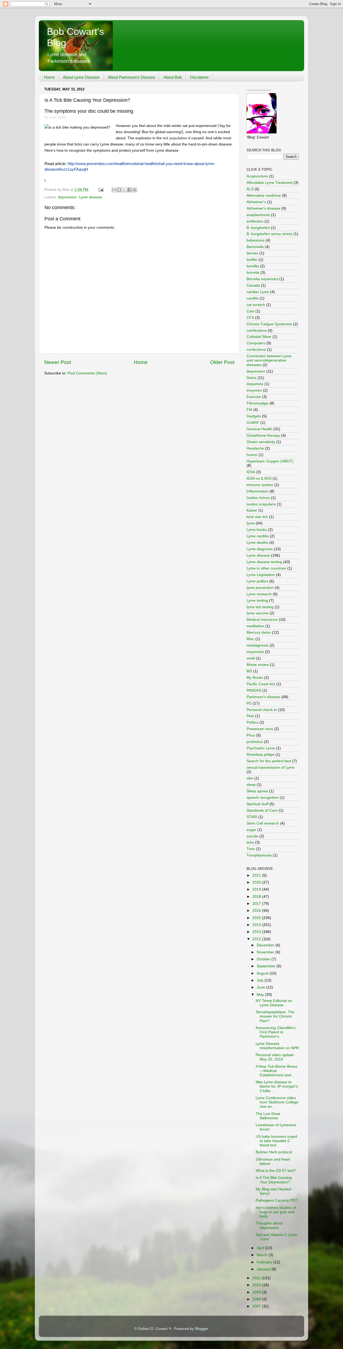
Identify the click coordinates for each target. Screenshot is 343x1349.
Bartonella (255, 247)
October (264, 959)
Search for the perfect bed (269, 761)
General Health (259, 429)
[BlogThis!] (119, 189)
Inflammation (258, 491)
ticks (250, 842)
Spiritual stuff (258, 804)
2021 (257, 875)
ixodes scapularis (261, 504)
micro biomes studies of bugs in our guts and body (276, 1212)
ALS (250, 189)
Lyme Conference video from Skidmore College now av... (277, 1102)
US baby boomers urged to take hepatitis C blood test (276, 1141)
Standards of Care (262, 810)
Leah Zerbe (57, 117)
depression (67, 197)
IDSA (251, 472)
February (265, 1262)
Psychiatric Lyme (261, 748)
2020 (257, 882)
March (263, 1255)
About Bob (172, 77)
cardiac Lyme (258, 292)
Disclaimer (199, 77)
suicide (252, 836)
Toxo (251, 849)
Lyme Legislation (261, 575)
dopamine (255, 384)
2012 (257, 939)
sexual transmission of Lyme (270, 767)
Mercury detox (259, 632)
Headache (255, 448)
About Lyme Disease (81, 77)
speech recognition (263, 798)
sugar (251, 830)
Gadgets (254, 416)
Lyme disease (90, 197)
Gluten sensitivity (261, 442)
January (264, 1269)
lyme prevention (260, 588)
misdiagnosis (258, 645)
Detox (251, 378)
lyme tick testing (260, 607)
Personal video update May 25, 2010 (275, 1057)
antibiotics (255, 221)
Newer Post (57, 362)
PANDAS (254, 690)
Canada (253, 285)
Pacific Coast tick (261, 684)
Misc (250, 639)
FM (249, 410)
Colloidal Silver (259, 337)
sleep (251, 785)
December (266, 945)
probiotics (255, 742)
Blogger (201, 1329)
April (261, 1248)
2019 (257, 889)
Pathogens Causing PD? (276, 1200)
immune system (260, 485)
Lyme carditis (258, 536)
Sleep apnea (257, 791)
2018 (257, 897)
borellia (253, 266)
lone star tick (257, 517)
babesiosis (255, 240)
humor (252, 455)
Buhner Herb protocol (274, 1152)
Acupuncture (257, 176)
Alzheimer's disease (263, 208)
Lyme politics (257, 581)
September (267, 966)
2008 (257, 1299)
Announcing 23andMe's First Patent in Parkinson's (276, 1032)
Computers (256, 343)
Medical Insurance (262, 620)
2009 (257, 1292)
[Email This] (114, 189)
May (261, 995)
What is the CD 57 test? (276, 1171)
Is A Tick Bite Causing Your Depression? (274, 1180)
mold (251, 658)
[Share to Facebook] (129, 189)
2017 (257, 904)
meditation (255, 626)
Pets (250, 716)
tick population (175, 138)
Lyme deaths (257, 543)
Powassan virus (260, 729)
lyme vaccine (258, 613)
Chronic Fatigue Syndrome (269, 324)
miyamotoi (255, 652)
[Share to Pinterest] (134, 189)
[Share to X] (124, 189)
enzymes (254, 390)
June (261, 987)
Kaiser (252, 510)
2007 (257, 1306)
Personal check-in (262, 710)
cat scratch (256, 305)
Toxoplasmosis (259, 855)
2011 (257, 1278)
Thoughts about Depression (269, 1225)
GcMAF (253, 423)
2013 (257, 932)
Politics (252, 722)
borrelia (253, 273)
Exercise (254, 397)
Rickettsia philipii (260, 755)
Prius (251, 735)
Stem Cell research (263, 823)
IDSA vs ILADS (259, 478)
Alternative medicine (264, 196)
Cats (250, 311)
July (260, 980)
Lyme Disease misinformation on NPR (277, 1046)
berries (252, 253)
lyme (251, 523)
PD (249, 703)
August (263, 973)
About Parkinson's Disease (131, 77)
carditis (253, 298)
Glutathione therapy (263, 435)
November (266, 952)
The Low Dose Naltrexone (268, 1116)
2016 (257, 911)
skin (250, 778)
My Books (255, 678)
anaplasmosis (258, 215)
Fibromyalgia (258, 403)
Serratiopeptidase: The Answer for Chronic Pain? (275, 1016)
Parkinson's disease (263, 697)
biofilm (252, 260)
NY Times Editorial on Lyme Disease (274, 1003)
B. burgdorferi (258, 228)
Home (49, 77)
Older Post (222, 362)
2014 (257, 925)
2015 (257, 918)
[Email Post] (101, 190)
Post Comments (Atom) (87, 373)
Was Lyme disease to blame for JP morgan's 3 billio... (277, 1086)
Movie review (258, 665)
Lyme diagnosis (260, 549)
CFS (250, 318)
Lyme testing (257, 601)
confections (256, 350)
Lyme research (259, 594)
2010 (257, 1285)
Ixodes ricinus (258, 498)
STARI (252, 817)
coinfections (257, 331)
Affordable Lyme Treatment (270, 183)
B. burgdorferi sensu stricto (269, 234)
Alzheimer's (256, 202)
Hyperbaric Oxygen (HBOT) (270, 461)
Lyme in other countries (266, 568)
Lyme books (257, 530)
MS (249, 671)
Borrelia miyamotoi (262, 279)
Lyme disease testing (264, 562)
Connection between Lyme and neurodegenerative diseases (269, 360)
